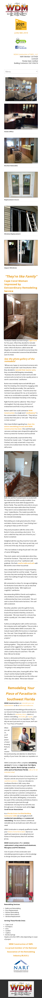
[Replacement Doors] (21, 184)
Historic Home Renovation (16, 832)
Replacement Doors (11, 200)
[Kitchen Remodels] (21, 150)
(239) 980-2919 (21, 32)
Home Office (8, 132)
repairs (30, 717)
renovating (22, 717)
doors (24, 714)
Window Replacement (12, 234)
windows (19, 714)
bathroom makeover (26, 705)
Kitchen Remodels (11, 166)
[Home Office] (21, 116)
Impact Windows (10, 268)
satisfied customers (11, 781)
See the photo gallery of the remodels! (19, 360)
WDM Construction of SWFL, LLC (26, 54)
